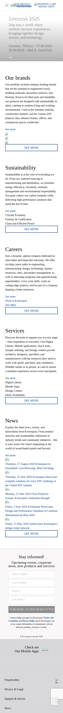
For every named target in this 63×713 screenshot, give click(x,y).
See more (10, 129)
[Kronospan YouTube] (39, 667)
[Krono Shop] (46, 5)
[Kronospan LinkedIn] (47, 667)
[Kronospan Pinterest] (31, 667)
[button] (2, 30)
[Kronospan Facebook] (8, 667)
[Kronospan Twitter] (15, 667)
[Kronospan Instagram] (23, 667)
